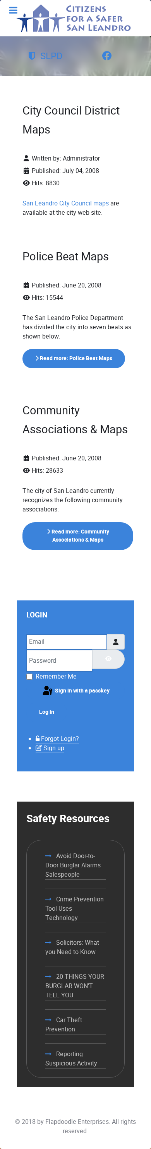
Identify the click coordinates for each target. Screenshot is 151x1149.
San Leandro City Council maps (65, 203)
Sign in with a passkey (82, 691)
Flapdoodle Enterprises (77, 1121)
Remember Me (56, 676)
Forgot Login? (60, 738)
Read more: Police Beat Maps (75, 358)
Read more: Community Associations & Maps (79, 536)
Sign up (53, 748)
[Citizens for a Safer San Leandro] (73, 18)
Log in (46, 712)
